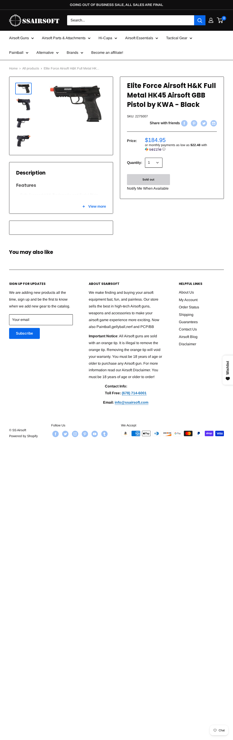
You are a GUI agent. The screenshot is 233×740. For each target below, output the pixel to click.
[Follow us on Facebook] (55, 434)
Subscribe (24, 333)
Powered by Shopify (23, 436)
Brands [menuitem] (72, 52)
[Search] (199, 20)
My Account (188, 300)
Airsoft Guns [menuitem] (19, 38)
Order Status (189, 307)
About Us (186, 292)
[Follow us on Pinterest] (84, 434)
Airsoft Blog (188, 337)
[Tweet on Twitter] (203, 123)
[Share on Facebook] (183, 123)
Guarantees (188, 322)
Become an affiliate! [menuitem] (107, 52)
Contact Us (188, 329)
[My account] (211, 20)
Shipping (186, 315)
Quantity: (134, 163)
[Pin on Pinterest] (193, 123)
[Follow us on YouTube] (94, 434)
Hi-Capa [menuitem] (105, 38)
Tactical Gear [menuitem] (176, 38)
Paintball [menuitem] (16, 52)
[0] (220, 20)
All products (30, 68)
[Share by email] (213, 123)
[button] (181, 147)
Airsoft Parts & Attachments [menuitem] (64, 38)
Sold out (148, 179)
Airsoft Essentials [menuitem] (139, 38)
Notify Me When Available (148, 188)
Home (13, 68)
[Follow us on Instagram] (74, 434)
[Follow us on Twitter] (64, 434)
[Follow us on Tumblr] (104, 434)
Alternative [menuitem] (45, 52)
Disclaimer (187, 344)
